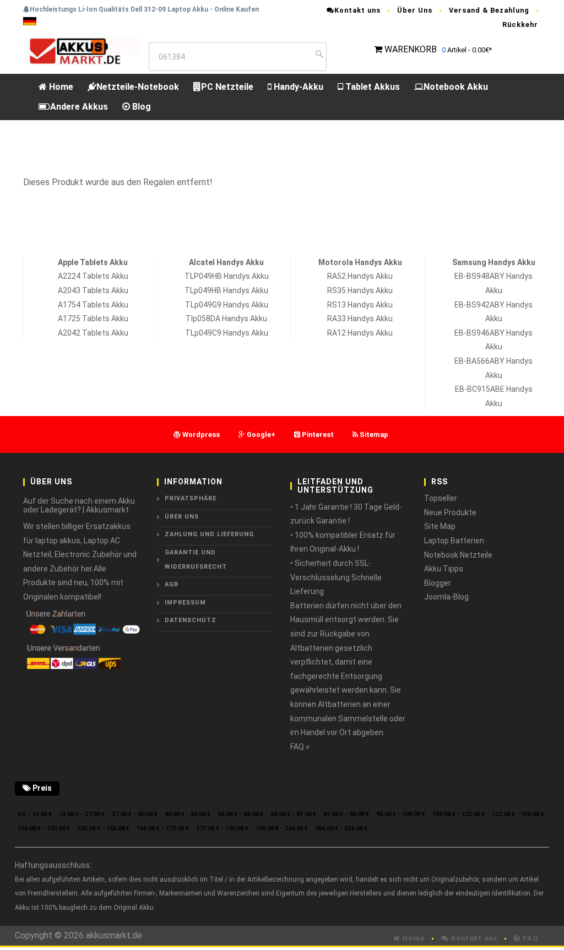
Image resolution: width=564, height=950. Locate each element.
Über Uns (414, 10)
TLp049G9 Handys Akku (226, 304)
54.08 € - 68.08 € (240, 814)
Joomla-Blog (446, 596)
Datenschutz (190, 620)
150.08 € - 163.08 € (103, 828)
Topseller (440, 498)
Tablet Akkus (371, 87)
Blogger (437, 583)
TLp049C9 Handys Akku (226, 332)
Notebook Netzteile (458, 554)
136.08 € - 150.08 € (44, 828)
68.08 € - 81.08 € (293, 814)
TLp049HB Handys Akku (226, 290)
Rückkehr (520, 24)
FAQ (529, 938)
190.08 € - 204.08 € (282, 828)
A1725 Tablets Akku (93, 318)
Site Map (439, 526)
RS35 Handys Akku (360, 290)
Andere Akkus (79, 106)
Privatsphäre (190, 498)
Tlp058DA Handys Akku (226, 318)
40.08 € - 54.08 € (187, 814)
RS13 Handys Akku (360, 304)
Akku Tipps (443, 568)
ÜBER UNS (182, 516)
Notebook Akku (456, 87)
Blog (140, 106)
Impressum (185, 602)
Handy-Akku (297, 87)
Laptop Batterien (454, 540)
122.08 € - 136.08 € (518, 814)
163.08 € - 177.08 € (163, 828)
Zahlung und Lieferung (209, 534)
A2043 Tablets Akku (93, 290)
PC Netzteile (227, 87)
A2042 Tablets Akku (93, 332)
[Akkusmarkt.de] (81, 50)
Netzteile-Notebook (137, 87)
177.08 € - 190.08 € (222, 828)
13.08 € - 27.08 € (82, 814)
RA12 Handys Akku (360, 332)
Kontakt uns (357, 10)
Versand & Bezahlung (489, 10)
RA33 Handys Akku (360, 318)
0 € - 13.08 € (35, 814)
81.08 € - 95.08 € (346, 814)
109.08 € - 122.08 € (458, 814)
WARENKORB (410, 49)
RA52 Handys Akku (360, 276)
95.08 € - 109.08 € (400, 814)
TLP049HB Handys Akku (227, 276)
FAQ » (300, 746)
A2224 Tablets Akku (93, 276)
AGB (171, 584)
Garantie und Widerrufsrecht (196, 559)
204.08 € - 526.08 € (341, 828)
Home (60, 87)
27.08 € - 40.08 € (135, 814)
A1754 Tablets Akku (93, 304)
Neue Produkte (450, 512)
